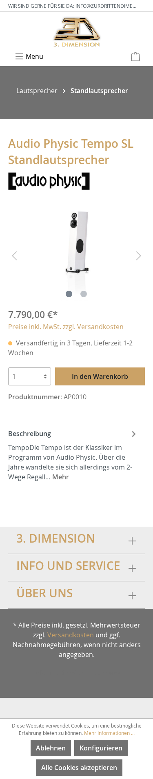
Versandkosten (70, 634)
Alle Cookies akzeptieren (79, 767)
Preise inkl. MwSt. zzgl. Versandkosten (66, 326)
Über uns (106, 672)
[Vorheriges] (14, 255)
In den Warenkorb (100, 376)
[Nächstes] (139, 255)
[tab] (73, 454)
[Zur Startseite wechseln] (76, 31)
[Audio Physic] (49, 180)
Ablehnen (51, 747)
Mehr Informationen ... (109, 733)
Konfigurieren (101, 747)
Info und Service (58, 672)
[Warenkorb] (135, 56)
